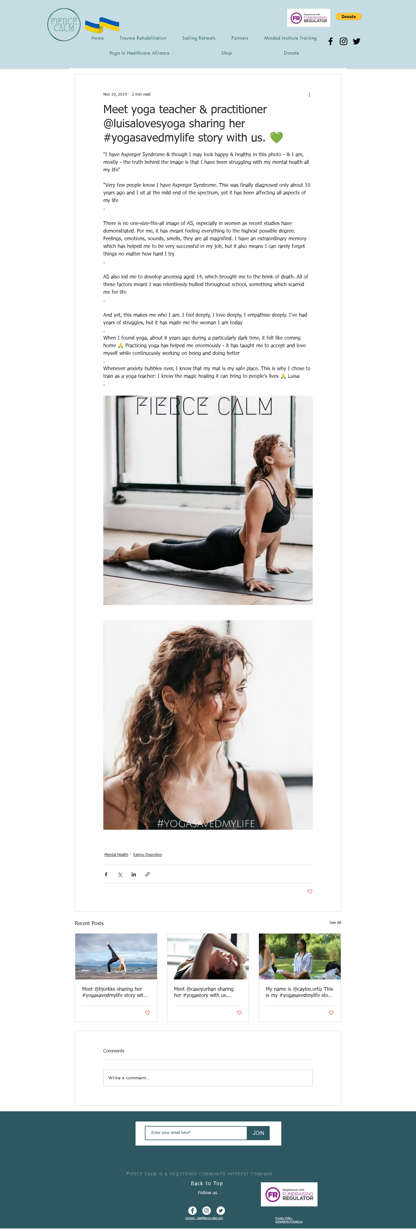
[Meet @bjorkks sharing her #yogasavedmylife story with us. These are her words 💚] (116, 956)
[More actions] (309, 94)
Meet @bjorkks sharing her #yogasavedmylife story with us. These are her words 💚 (114, 993)
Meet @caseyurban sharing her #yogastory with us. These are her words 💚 (204, 993)
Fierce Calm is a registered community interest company (199, 1173)
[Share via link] (147, 874)
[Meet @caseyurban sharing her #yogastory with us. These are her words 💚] (208, 956)
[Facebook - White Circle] (192, 1210)
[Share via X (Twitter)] (120, 874)
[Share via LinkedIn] (133, 874)
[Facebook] (330, 41)
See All (335, 923)
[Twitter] (356, 41)
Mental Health (116, 855)
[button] (349, 16)
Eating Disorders (147, 855)
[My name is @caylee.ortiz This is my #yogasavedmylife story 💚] (300, 956)
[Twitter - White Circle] (220, 1210)
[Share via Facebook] (106, 874)
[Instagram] (343, 41)
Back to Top (207, 1183)
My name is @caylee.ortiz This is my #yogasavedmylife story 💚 (299, 993)
